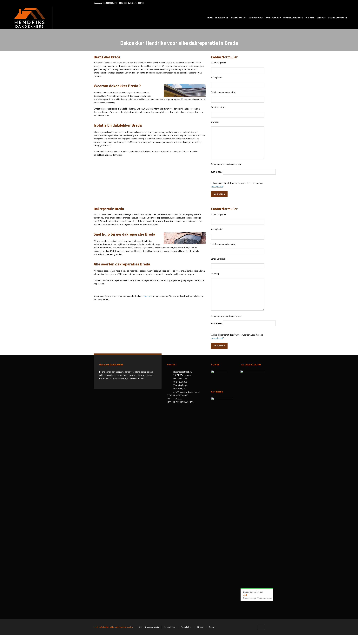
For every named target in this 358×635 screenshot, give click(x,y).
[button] (3, 631)
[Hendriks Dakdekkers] (29, 17)
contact (147, 296)
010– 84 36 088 (120, 3)
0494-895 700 (138, 3)
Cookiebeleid (186, 627)
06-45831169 (108, 3)
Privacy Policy (169, 627)
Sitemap (200, 627)
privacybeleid (217, 186)
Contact (212, 627)
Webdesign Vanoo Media (149, 627)
